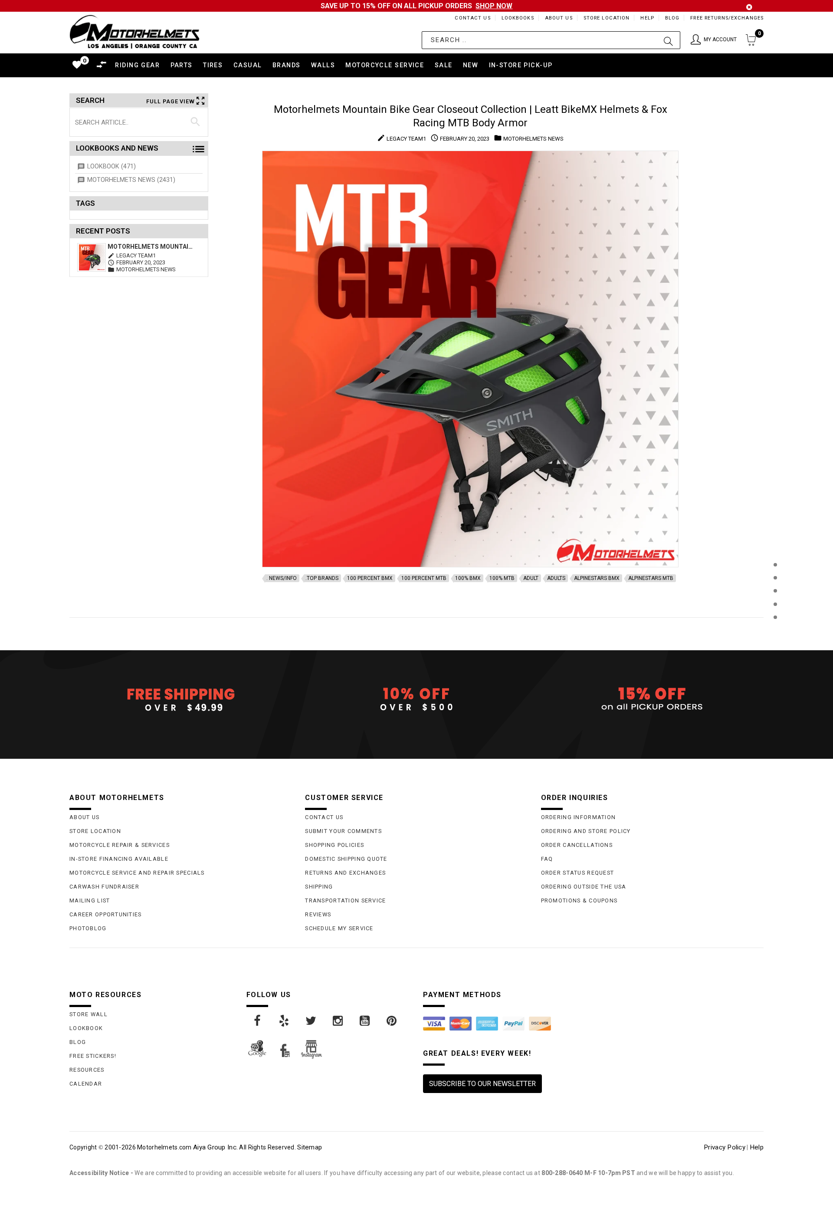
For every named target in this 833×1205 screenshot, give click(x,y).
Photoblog (88, 928)
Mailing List (89, 900)
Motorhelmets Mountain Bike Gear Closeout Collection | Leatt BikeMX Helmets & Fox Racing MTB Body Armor (151, 246)
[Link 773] (392, 1021)
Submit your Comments (343, 831)
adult (530, 578)
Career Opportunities (105, 914)
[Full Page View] (775, 545)
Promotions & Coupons (579, 900)
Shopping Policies (334, 845)
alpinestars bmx (597, 578)
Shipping (319, 886)
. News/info (281, 578)
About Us (559, 18)
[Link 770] (311, 1021)
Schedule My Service (339, 928)
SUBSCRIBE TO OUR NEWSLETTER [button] (482, 1084)
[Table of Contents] (775, 660)
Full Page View (170, 101)
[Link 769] (284, 1021)
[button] (714, 40)
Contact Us (472, 18)
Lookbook (86, 1028)
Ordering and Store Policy (586, 831)
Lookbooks (518, 18)
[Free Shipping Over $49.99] (180, 699)
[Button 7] (195, 122)
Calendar (85, 1083)
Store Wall (88, 1014)
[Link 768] (257, 1021)
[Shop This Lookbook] (775, 573)
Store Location (607, 18)
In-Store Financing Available (118, 859)
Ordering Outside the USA (583, 886)
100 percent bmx (370, 578)
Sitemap (309, 1147)
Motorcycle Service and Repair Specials (137, 872)
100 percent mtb (423, 578)
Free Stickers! (92, 1056)
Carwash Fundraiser (104, 886)
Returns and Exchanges (345, 872)
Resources (87, 1070)
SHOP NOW (494, 6)
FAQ (547, 859)
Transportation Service (345, 900)
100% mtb (502, 578)
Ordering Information (578, 817)
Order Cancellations (577, 845)
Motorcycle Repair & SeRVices (119, 845)
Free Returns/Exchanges (727, 18)
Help (647, 18)
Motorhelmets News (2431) (131, 180)
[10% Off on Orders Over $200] (416, 699)
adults (556, 578)
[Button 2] (668, 40)
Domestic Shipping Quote (346, 859)
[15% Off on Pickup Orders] (652, 699)
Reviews (318, 914)
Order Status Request (577, 872)
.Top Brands (321, 578)
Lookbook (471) (111, 166)
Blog (672, 18)
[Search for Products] (775, 631)
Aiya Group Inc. (215, 1147)
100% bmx (468, 578)
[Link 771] (338, 1021)
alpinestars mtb (650, 578)
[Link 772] (365, 1021)
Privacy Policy (724, 1147)
